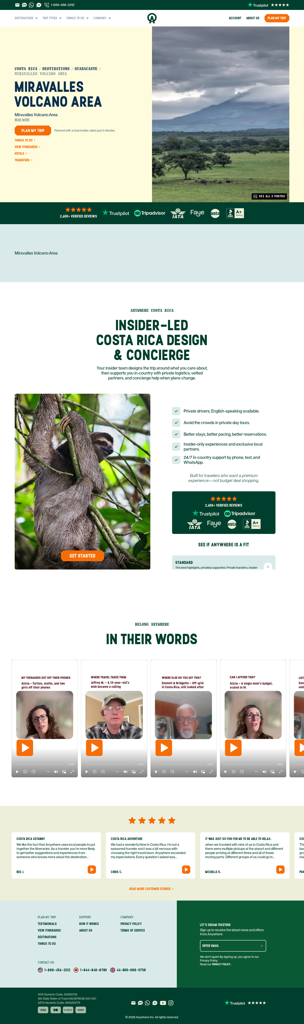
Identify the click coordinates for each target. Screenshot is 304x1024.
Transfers (22, 160)
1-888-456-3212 (62, 5)
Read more (22, 120)
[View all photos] (220, 114)
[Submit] (261, 946)
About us (253, 18)
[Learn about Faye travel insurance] (197, 213)
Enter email (210, 945)
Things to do (24, 140)
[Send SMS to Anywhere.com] (24, 4)
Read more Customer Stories (150, 889)
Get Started (83, 556)
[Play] (25, 747)
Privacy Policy (221, 964)
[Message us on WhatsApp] (31, 4)
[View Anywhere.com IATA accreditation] (178, 213)
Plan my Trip (277, 18)
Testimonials (47, 924)
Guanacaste (86, 69)
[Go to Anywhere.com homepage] (152, 18)
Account (235, 18)
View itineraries (26, 147)
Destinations (56, 69)
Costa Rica (26, 69)
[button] (17, 772)
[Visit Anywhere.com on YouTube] (163, 1003)
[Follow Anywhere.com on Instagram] (170, 1002)
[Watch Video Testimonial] (92, 869)
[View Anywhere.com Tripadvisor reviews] (149, 213)
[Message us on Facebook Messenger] (39, 5)
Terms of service (133, 930)
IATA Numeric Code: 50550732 (57, 994)
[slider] (15, 764)
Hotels (19, 153)
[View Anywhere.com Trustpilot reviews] (268, 5)
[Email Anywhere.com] (17, 4)
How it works (89, 924)
